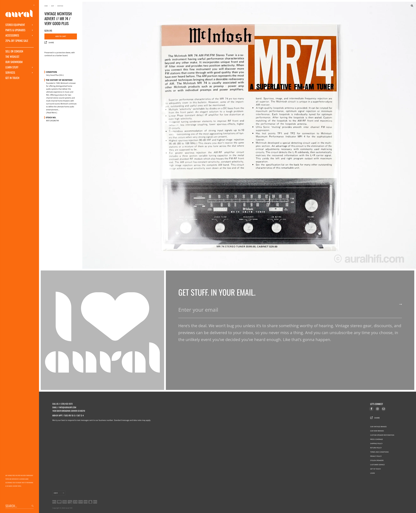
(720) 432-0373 (67, 403)
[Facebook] (371, 409)
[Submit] (400, 305)
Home (46, 6)
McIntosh (60, 6)
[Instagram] (377, 409)
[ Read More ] (51, 112)
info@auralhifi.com (67, 407)
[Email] (383, 409)
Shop (52, 6)
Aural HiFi (68, 508)
